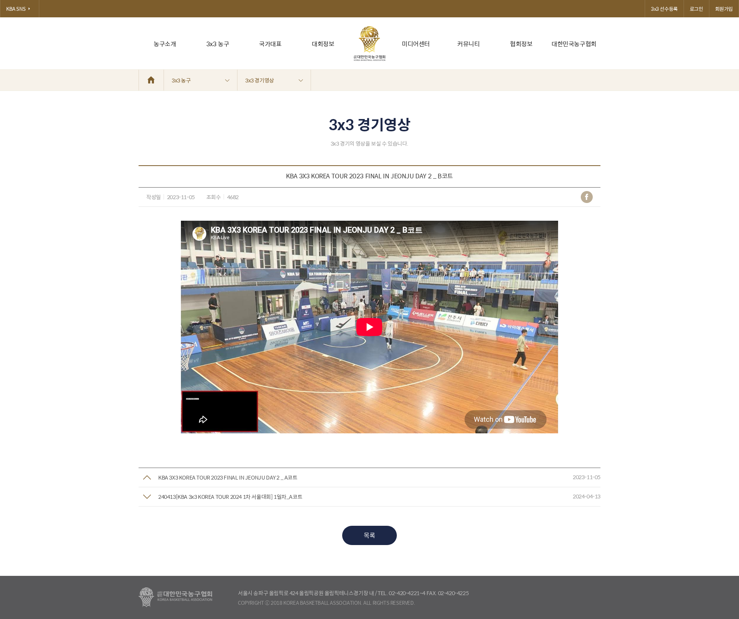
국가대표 (270, 44)
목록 (369, 535)
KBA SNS (15, 9)
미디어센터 (416, 44)
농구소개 (165, 44)
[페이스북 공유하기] (587, 197)
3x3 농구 (217, 44)
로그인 (696, 9)
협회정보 (521, 44)
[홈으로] (151, 80)
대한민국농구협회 (574, 44)
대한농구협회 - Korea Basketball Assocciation (175, 597)
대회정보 (323, 44)
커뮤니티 (468, 44)
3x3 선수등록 (664, 9)
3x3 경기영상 (259, 80)
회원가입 (724, 9)
